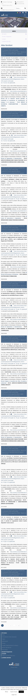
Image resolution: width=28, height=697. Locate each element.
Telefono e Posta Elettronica (8, 655)
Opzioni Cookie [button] (13, 691)
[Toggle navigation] (25, 14)
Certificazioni (5, 641)
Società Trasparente (7, 651)
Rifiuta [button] (6, 691)
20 (18, 625)
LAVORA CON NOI (6, 657)
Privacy (3, 643)
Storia (3, 634)
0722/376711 (20, 2)
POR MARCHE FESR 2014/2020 (9, 637)
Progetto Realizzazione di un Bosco (10, 645)
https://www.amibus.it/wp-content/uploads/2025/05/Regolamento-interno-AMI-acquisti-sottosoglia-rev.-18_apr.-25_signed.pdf (14, 196)
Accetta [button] (21, 691)
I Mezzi (3, 639)
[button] (2, 22)
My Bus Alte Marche (6, 647)
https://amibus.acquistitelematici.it (18, 91)
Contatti (4, 653)
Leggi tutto (14, 694)
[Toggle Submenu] (26, 34)
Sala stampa (5, 649)
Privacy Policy (14, 667)
